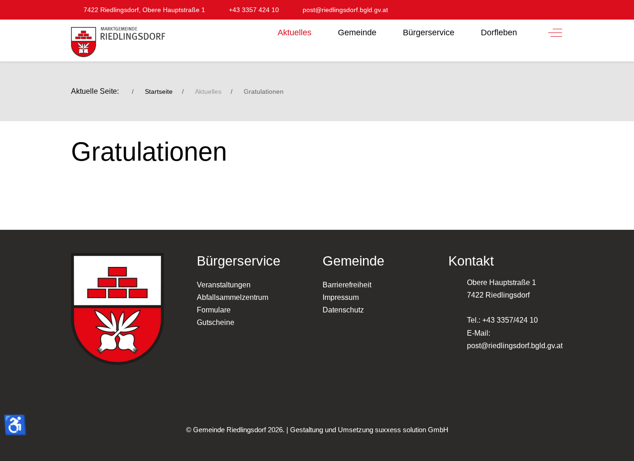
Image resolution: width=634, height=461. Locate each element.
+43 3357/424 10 (510, 320)
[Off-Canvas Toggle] (555, 32)
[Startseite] (258, 30)
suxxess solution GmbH (411, 430)
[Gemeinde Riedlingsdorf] (118, 42)
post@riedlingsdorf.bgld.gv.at (515, 346)
